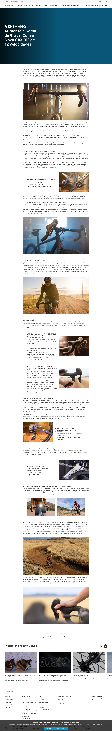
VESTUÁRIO (54, 5)
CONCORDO (48, 728)
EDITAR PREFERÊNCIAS (61, 728)
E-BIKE (46, 5)
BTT (25, 5)
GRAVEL (31, 5)
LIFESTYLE (39, 5)
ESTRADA (20, 5)
